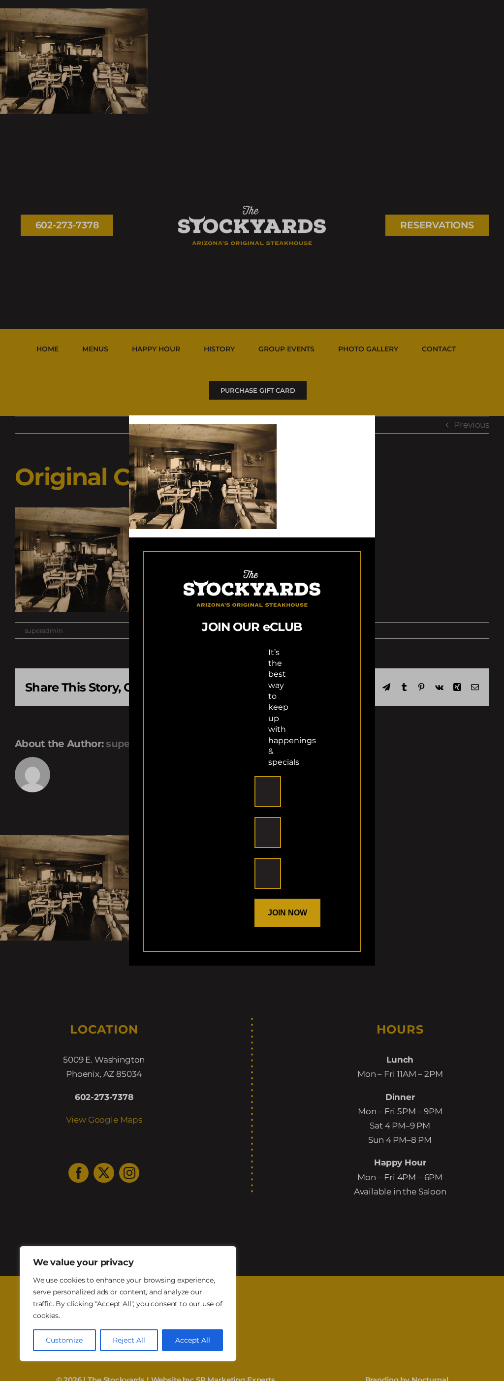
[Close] (358, 431)
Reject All (129, 1340)
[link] (203, 431)
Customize (64, 1340)
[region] (128, 1303)
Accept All (192, 1340)
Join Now (287, 913)
